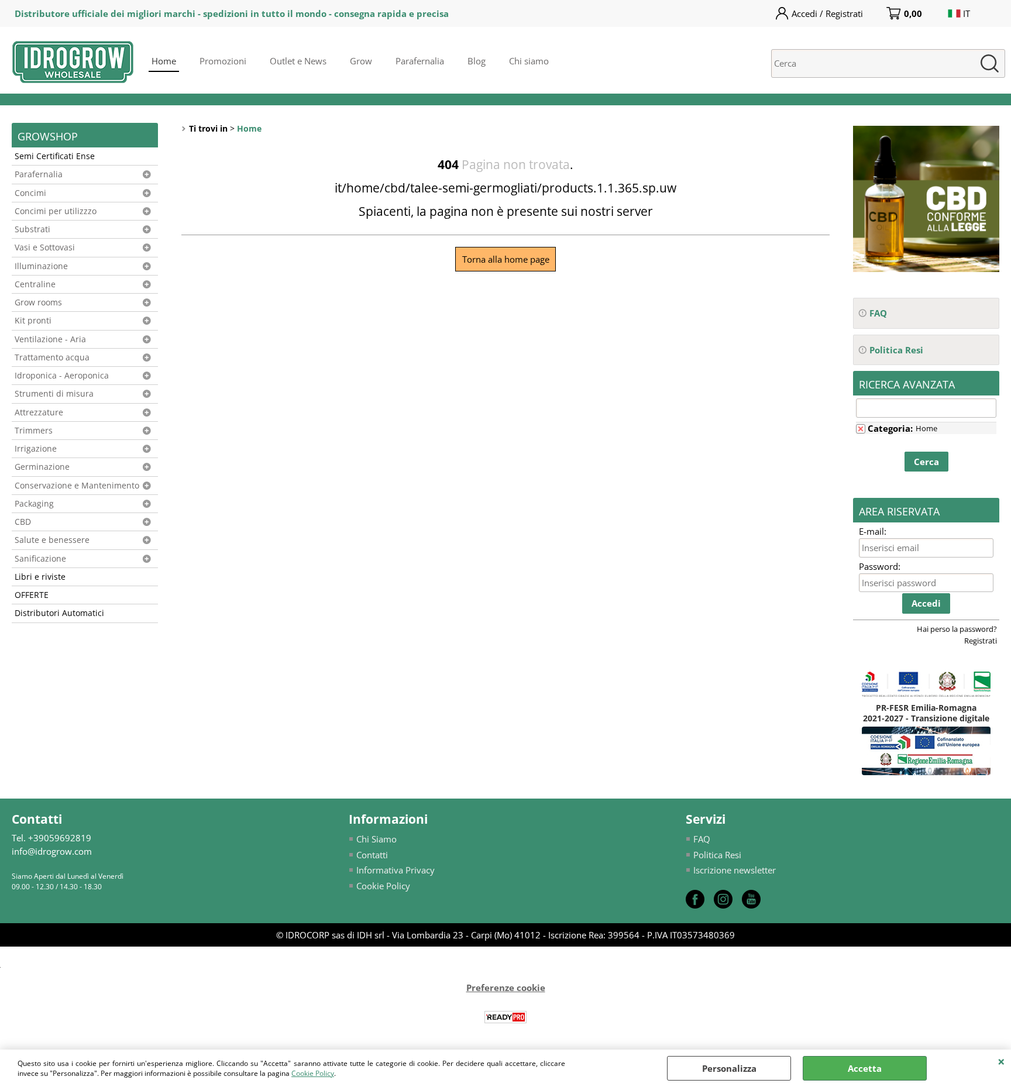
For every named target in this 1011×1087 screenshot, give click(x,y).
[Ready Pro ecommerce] (505, 1017)
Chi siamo (529, 61)
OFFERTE (32, 595)
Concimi (30, 193)
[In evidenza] (926, 268)
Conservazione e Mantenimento (77, 485)
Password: (879, 566)
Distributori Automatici (59, 613)
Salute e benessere (52, 540)
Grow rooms (38, 302)
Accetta (865, 1068)
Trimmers (34, 430)
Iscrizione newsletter (734, 870)
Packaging (34, 503)
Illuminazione (41, 266)
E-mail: (872, 531)
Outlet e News (298, 61)
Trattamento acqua (52, 357)
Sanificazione (40, 558)
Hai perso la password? (957, 629)
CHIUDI (1001, 1061)
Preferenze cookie (505, 987)
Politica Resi (717, 855)
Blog (476, 61)
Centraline (35, 284)
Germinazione (42, 467)
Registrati (980, 640)
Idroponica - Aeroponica (62, 375)
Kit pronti (33, 320)
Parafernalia (420, 61)
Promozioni (223, 61)
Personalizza (729, 1068)
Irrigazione (36, 448)
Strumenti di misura (54, 393)
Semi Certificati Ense (55, 156)
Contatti (372, 855)
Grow (361, 61)
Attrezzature (39, 412)
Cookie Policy (312, 1073)
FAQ (701, 839)
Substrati (32, 229)
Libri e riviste (40, 577)
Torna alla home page (505, 259)
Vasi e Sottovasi (45, 247)
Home (164, 61)
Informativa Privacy (395, 870)
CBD (23, 522)
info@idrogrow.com (52, 851)
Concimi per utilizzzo (56, 211)
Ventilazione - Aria (50, 339)
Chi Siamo (376, 839)
